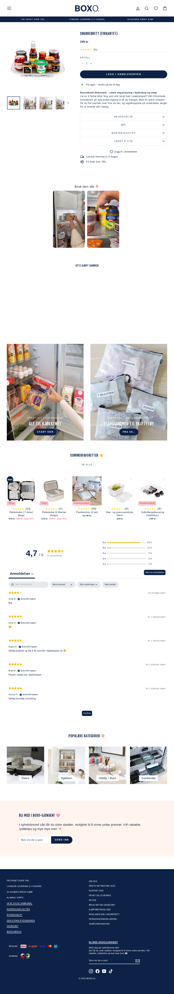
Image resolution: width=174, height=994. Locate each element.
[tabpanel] (87, 650)
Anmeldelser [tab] (22, 573)
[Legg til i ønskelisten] (41, 279)
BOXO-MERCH (14, 932)
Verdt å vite (123, 141)
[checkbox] (110, 585)
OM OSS (93, 881)
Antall (85, 57)
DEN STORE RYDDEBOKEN (21, 920)
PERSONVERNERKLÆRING (103, 919)
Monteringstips (124, 133)
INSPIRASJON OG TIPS (18, 909)
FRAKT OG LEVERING (100, 895)
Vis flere (87, 713)
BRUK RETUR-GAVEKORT (102, 905)
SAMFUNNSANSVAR (99, 924)
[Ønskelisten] (156, 8)
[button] (127, 542)
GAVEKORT (12, 926)
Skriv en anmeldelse (154, 572)
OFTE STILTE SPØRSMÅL (19, 903)
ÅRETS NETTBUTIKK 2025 (102, 886)
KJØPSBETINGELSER (100, 909)
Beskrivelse (123, 117)
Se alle (87, 464)
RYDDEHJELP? (14, 915)
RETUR (92, 900)
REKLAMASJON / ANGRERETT (104, 914)
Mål (123, 125)
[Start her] (45, 392)
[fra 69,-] (128, 392)
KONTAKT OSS (96, 891)
